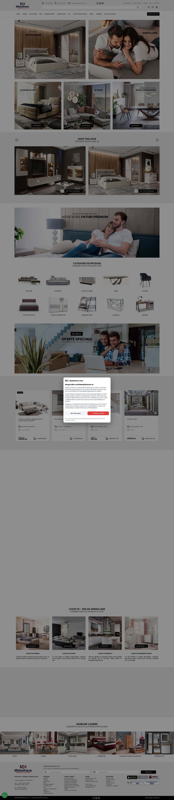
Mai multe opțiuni (76, 413)
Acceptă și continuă (98, 413)
